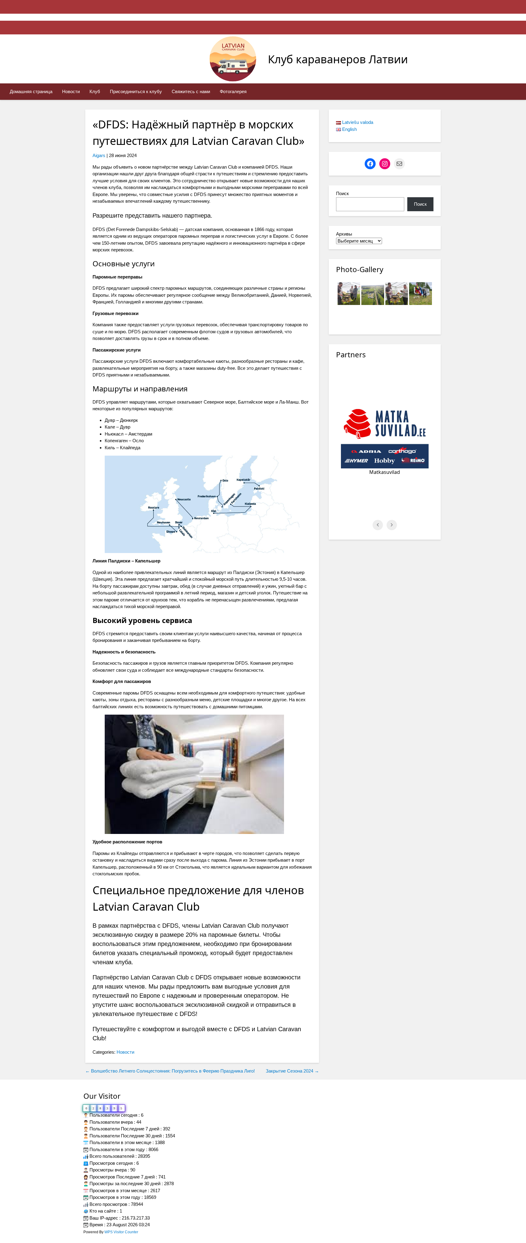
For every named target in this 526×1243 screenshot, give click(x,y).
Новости (71, 91)
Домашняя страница (31, 91)
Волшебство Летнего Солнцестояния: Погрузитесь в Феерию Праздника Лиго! (170, 1070)
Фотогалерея (233, 91)
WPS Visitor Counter (121, 1232)
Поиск (342, 193)
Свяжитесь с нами (191, 91)
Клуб (94, 91)
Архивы (344, 233)
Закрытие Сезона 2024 (292, 1070)
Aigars (99, 155)
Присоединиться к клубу (136, 91)
